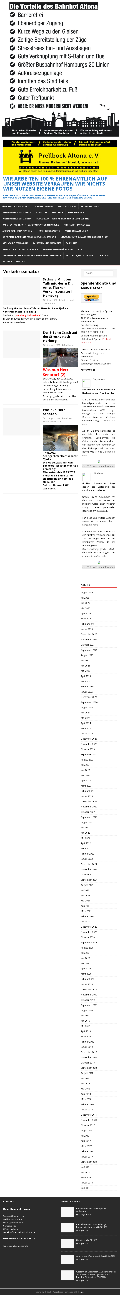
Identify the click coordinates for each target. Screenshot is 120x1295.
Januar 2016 (87, 1182)
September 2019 (89, 1005)
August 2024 (87, 707)
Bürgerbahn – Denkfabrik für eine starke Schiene (62, 218)
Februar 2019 (87, 1041)
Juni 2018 (85, 1083)
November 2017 (89, 1120)
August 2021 (87, 884)
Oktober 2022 (88, 811)
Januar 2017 (87, 1156)
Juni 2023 (85, 770)
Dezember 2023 (89, 738)
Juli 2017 (85, 1135)
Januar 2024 (87, 733)
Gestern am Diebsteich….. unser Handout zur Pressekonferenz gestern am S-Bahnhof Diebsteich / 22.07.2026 (95, 1274)
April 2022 (86, 843)
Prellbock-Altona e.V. (76, 231)
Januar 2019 (87, 1046)
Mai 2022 (85, 838)
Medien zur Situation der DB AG (19, 249)
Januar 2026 (87, 629)
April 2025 (86, 676)
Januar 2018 (87, 1109)
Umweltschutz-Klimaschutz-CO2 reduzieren (84, 237)
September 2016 (89, 1161)
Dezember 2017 (89, 1114)
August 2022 (87, 822)
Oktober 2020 (88, 937)
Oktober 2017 (88, 1125)
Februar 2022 (87, 853)
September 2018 (89, 1067)
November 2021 (89, 869)
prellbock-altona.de (26, 1232)
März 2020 (86, 973)
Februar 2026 (87, 623)
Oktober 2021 (88, 874)
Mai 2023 (85, 775)
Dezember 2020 (89, 926)
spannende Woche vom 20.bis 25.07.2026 (95, 1255)
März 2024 (86, 728)
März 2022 (86, 848)
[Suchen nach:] (99, 273)
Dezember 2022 (89, 801)
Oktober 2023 (88, 749)
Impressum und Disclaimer (47, 243)
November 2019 (89, 994)
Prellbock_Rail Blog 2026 (79, 255)
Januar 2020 (87, 984)
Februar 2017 (87, 1151)
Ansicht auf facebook (104, 466)
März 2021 (86, 911)
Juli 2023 (85, 764)
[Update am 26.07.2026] (67, 1246)
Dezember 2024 (89, 696)
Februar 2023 (87, 790)
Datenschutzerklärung (15, 243)
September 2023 (89, 754)
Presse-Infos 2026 (67, 206)
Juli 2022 (85, 827)
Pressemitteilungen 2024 (15, 212)
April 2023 (86, 780)
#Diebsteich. (102, 511)
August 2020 (87, 947)
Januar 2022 (87, 858)
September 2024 (89, 702)
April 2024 (86, 723)
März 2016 (86, 1177)
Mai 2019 (85, 1026)
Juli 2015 (85, 1187)
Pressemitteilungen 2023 (77, 225)
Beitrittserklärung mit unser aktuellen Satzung (29, 237)
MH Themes (79, 1292)
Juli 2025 (85, 660)
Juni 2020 (85, 958)
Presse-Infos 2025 (90, 206)
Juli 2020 (85, 952)
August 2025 (87, 655)
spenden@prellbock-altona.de (96, 363)
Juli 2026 (85, 597)
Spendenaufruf (76, 212)
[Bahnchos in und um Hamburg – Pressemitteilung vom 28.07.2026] (67, 1230)
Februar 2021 (87, 916)
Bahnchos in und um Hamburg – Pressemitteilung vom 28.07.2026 (91, 1225)
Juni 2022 (85, 832)
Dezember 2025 (89, 634)
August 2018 (87, 1072)
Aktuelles (41, 212)
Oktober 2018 (88, 1062)
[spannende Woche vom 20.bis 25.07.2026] (67, 1262)
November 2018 (89, 1057)
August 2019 (87, 1010)
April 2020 (86, 968)
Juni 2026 (85, 602)
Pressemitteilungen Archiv (17, 218)
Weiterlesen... (20, 322)
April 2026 (86, 613)
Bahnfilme (71, 243)
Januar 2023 (87, 796)
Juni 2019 (85, 1020)
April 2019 (86, 1031)
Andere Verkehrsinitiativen (17, 231)
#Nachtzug (110, 417)
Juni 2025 (85, 665)
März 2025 (86, 681)
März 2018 (86, 1099)
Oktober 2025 (88, 644)
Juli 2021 (85, 890)
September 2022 (89, 817)
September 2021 (89, 879)
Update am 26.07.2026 (86, 1240)
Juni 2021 (85, 895)
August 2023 (87, 759)
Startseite (57, 212)
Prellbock (68, 345)
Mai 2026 (85, 608)
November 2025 (89, 639)
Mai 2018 (85, 1088)
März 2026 (86, 618)
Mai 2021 (85, 900)
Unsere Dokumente (49, 231)
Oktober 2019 (88, 999)
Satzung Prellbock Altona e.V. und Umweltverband (30, 255)
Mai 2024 (85, 717)
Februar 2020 (87, 978)
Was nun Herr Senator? (54, 412)
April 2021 (86, 905)
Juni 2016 (85, 1172)
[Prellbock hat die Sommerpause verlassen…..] (67, 1215)
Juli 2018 (85, 1078)
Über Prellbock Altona (14, 206)
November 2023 (89, 744)
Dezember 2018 (89, 1052)
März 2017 (86, 1146)
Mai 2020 (85, 963)
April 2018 (86, 1093)
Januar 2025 (87, 691)
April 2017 (86, 1140)
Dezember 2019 (89, 989)
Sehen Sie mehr (90, 524)
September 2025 (89, 650)
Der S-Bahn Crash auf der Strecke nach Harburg (60, 336)
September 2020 (89, 942)
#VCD (91, 500)
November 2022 (89, 806)
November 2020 (89, 932)
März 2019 (86, 1036)
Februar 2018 (87, 1104)
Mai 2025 (85, 670)
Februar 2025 (87, 686)
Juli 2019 (85, 1015)
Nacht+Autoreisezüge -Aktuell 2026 (62, 249)
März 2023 (86, 785)
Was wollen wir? (44, 206)
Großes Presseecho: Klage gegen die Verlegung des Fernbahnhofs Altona (98, 487)
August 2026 (87, 592)
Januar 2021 (87, 921)
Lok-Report (104, 255)
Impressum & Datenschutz (15, 1245)
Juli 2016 (85, 1166)
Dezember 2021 (89, 864)
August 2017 (87, 1130)
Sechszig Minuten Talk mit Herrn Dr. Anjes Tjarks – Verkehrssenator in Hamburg (59, 287)
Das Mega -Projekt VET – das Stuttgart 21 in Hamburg (30, 225)
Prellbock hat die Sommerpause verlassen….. (91, 1210)
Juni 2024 (85, 712)
